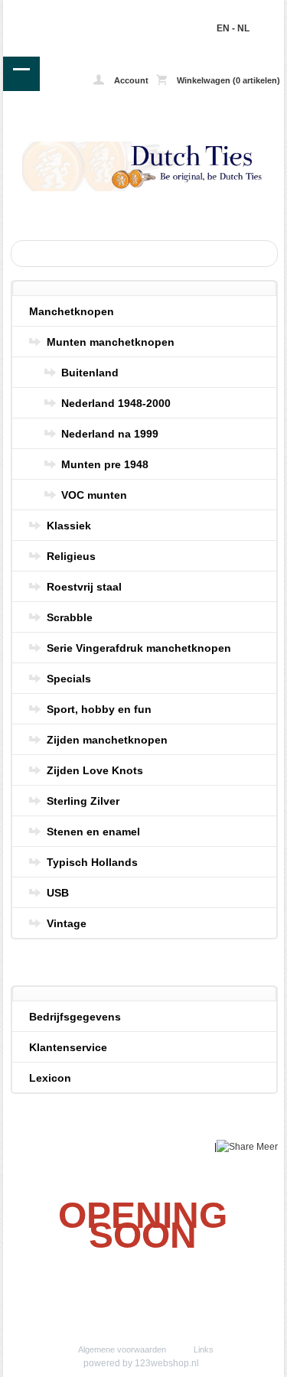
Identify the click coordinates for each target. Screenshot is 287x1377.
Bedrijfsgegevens (75, 1017)
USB (58, 893)
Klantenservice (68, 1047)
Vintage (66, 923)
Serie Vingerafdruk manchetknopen (139, 648)
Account (130, 80)
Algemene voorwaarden (122, 1349)
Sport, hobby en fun (99, 709)
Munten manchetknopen (110, 342)
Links (204, 1349)
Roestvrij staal (84, 587)
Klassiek (69, 525)
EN (223, 28)
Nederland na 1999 (109, 434)
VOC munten (94, 495)
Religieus (71, 556)
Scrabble (70, 617)
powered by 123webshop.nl (141, 1363)
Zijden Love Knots (95, 770)
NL (243, 28)
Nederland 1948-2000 (116, 403)
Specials (69, 678)
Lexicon (50, 1078)
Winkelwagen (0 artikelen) (227, 80)
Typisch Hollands (92, 862)
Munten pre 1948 (104, 464)
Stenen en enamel (93, 831)
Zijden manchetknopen (107, 740)
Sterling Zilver (83, 801)
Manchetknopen (71, 311)
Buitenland (90, 372)
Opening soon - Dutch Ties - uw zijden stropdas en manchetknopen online (59, 10)
